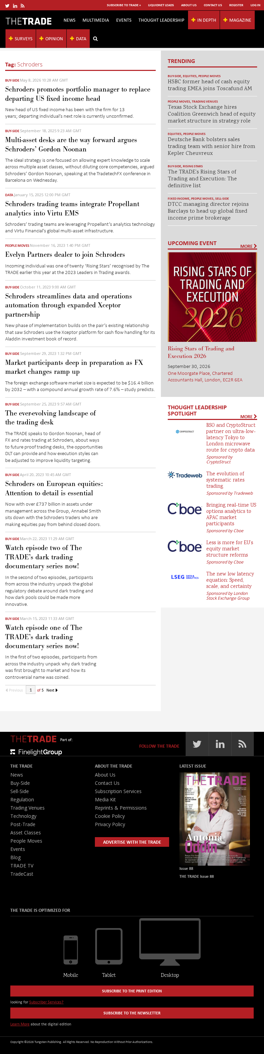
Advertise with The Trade (132, 842)
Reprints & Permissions (121, 807)
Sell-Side (222, 198)
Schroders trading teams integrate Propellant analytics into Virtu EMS (72, 208)
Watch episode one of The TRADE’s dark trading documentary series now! (43, 637)
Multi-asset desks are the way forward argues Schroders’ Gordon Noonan (71, 144)
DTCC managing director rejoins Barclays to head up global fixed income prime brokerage (208, 211)
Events (123, 20)
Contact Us (213, 5)
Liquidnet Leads (161, 5)
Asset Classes (25, 832)
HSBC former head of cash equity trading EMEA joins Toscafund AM (210, 85)
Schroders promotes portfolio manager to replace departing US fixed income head (77, 94)
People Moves (17, 245)
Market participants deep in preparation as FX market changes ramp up (74, 367)
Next (50, 690)
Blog (15, 857)
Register (236, 5)
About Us (189, 5)
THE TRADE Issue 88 (196, 876)
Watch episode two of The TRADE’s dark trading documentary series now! (43, 557)
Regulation (22, 799)
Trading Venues (205, 101)
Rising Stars (193, 166)
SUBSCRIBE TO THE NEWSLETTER (132, 1012)
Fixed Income (178, 198)
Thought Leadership (161, 20)
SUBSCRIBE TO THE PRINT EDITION (132, 990)
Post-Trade (22, 824)
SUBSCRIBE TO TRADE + (124, 5)
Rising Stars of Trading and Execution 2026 (201, 352)
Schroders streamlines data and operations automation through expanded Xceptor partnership (68, 305)
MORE (247, 246)
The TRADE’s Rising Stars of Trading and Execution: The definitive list (202, 179)
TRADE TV (21, 865)
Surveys (23, 38)
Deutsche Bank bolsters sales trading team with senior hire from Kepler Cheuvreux (211, 147)
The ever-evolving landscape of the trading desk (50, 418)
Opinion (54, 38)
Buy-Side (12, 80)
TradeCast (21, 874)
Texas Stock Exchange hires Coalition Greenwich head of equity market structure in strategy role (211, 114)
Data (81, 38)
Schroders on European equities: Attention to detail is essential (54, 488)
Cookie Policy (110, 816)
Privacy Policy (110, 824)
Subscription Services (118, 791)
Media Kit (105, 799)
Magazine (240, 20)
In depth (206, 20)
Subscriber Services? (46, 1001)
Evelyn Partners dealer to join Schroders (65, 255)
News (69, 20)
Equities (190, 76)
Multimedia (95, 20)
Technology (23, 816)
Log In (256, 5)
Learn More (20, 1023)
